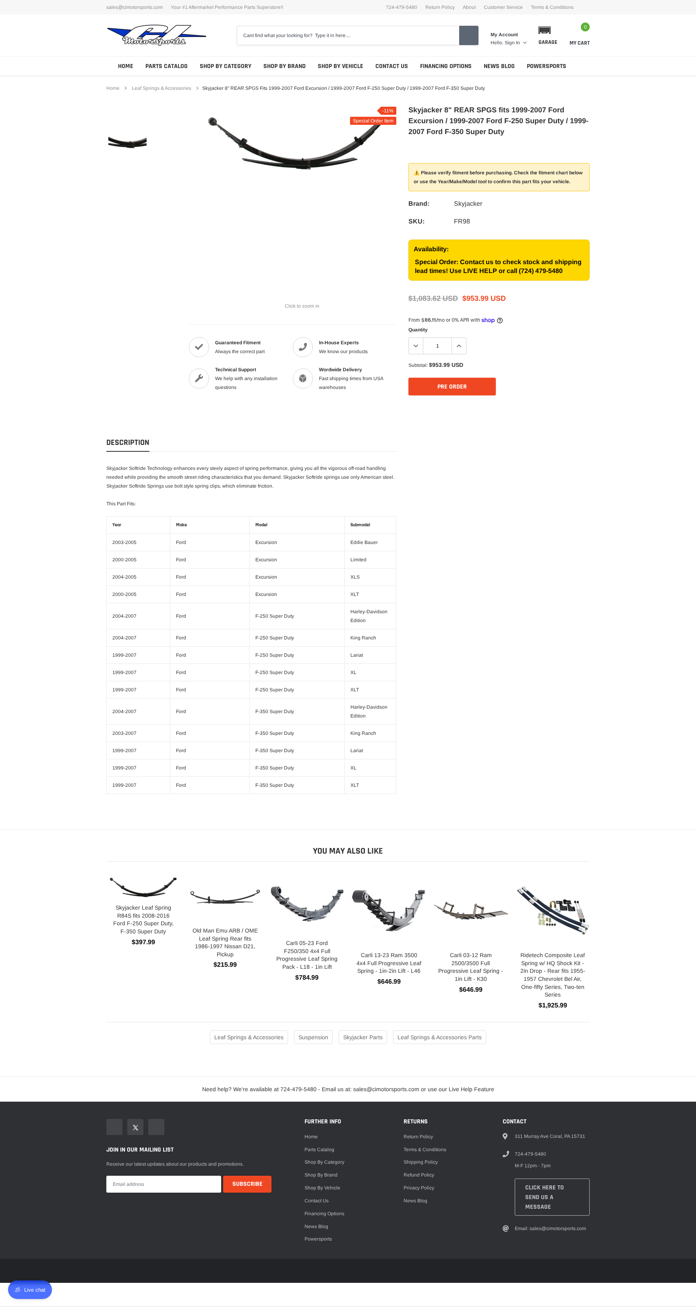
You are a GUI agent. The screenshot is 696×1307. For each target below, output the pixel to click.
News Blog (499, 66)
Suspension (313, 1037)
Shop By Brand (284, 66)
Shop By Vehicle (340, 66)
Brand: (418, 203)
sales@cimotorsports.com (134, 7)
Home (125, 66)
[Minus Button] (416, 346)
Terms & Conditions (552, 7)
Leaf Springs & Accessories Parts (440, 1037)
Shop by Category (225, 66)
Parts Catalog (166, 66)
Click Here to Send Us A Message (544, 1197)
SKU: (416, 221)
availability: (431, 249)
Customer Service (503, 7)
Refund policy (419, 1175)
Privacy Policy (419, 1188)
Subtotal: (418, 365)
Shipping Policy (421, 1162)
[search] (468, 35)
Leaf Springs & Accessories (161, 88)
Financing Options (446, 66)
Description (127, 443)
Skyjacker (468, 203)
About (469, 7)
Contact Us (391, 66)
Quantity (418, 330)
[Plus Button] (459, 346)
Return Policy (440, 7)
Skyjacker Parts (363, 1037)
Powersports (546, 66)
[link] (127, 131)
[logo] (156, 35)
